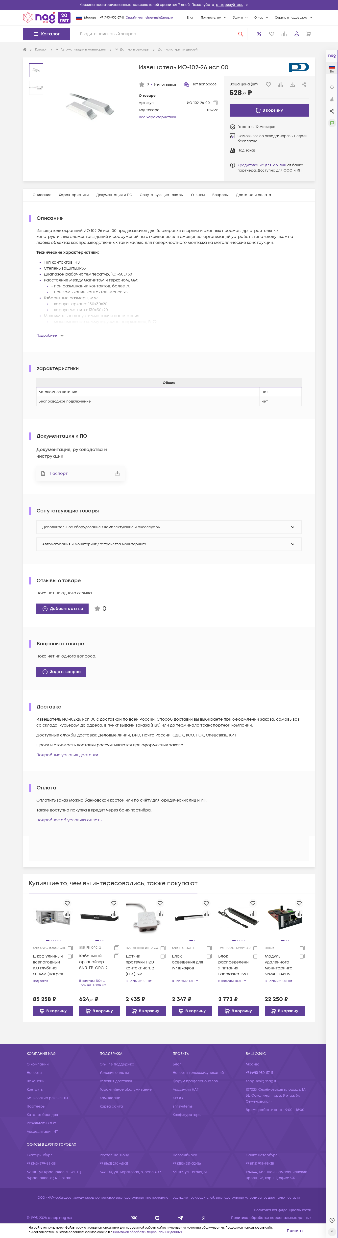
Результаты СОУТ (42, 1123)
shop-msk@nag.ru (159, 18)
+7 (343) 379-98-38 (41, 1163)
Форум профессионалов (195, 1081)
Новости (34, 1072)
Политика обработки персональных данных (271, 1217)
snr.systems (183, 1106)
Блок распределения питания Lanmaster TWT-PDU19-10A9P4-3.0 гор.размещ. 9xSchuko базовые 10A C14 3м (234, 965)
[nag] (203, 1218)
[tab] (42, 195)
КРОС (178, 1098)
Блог (190, 18)
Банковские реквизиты (47, 1098)
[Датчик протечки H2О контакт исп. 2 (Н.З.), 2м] (146, 917)
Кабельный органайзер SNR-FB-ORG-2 (93, 962)
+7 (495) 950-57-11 (112, 18)
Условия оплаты (114, 1072)
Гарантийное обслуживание (126, 1089)
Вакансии (36, 1081)
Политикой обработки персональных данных (147, 1232)
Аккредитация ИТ (42, 1131)
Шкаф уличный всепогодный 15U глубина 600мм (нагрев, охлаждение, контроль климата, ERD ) (48, 965)
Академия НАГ (185, 1089)
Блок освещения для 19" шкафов (187, 962)
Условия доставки (116, 1081)
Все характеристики (157, 117)
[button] (169, 5)
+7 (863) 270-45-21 (114, 1163)
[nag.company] (134, 1218)
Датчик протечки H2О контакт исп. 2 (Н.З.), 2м (140, 965)
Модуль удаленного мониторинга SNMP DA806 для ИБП (278, 965)
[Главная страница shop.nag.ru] (47, 17)
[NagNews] (180, 1218)
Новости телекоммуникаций (198, 1072)
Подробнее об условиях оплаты (69, 820)
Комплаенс (110, 1098)
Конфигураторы (187, 1114)
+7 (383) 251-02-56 (187, 1163)
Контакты (35, 1089)
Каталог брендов (42, 1114)
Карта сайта (111, 1106)
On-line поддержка (117, 1064)
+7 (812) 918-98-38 (260, 1163)
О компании (38, 1064)
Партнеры (36, 1106)
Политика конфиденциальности (282, 1210)
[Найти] (241, 34)
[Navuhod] (157, 1218)
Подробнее (46, 335)
